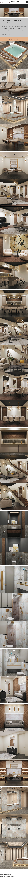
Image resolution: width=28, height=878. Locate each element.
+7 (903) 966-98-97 (5, 871)
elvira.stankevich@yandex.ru (8, 876)
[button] (27, 2)
